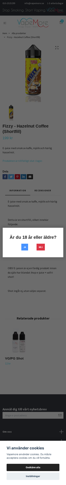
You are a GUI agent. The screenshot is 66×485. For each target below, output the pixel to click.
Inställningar (33, 476)
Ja (25, 247)
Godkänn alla (33, 467)
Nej (41, 247)
